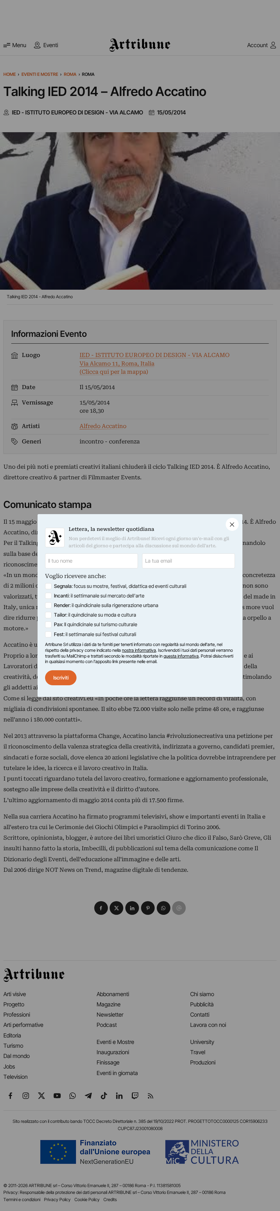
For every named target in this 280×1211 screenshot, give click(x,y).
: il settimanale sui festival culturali (95, 634)
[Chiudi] (232, 524)
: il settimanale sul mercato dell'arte (99, 596)
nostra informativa (139, 650)
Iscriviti (61, 678)
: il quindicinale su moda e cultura (95, 615)
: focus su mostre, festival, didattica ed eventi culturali (120, 586)
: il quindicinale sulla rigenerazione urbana (106, 605)
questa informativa (181, 656)
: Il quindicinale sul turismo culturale (95, 624)
